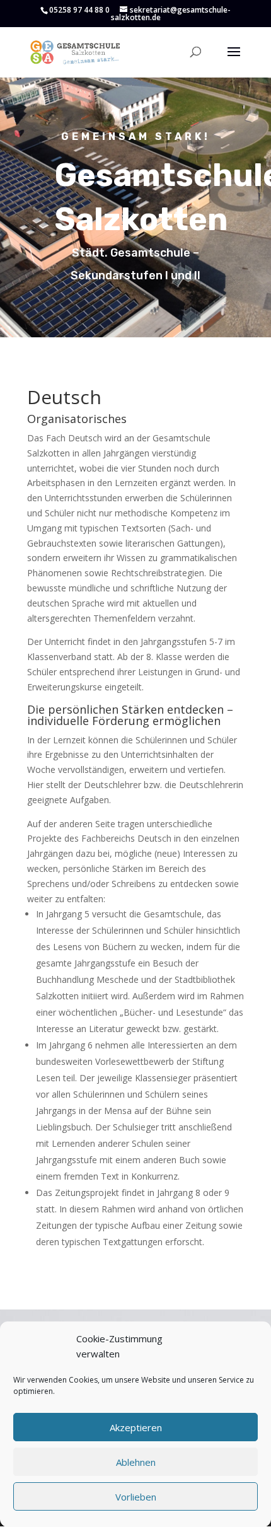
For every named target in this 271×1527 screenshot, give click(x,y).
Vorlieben (135, 1496)
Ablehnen (136, 1462)
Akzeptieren (136, 1427)
